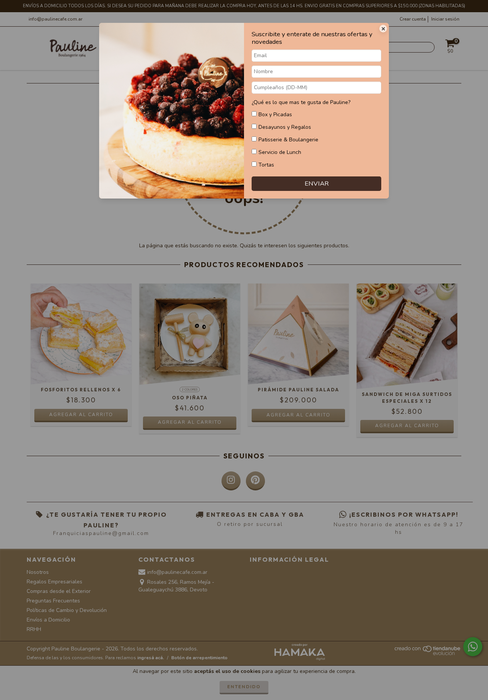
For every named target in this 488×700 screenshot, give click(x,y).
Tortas (266, 164)
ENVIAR (317, 183)
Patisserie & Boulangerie (288, 139)
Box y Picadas (275, 114)
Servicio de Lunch (279, 152)
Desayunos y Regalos (284, 127)
